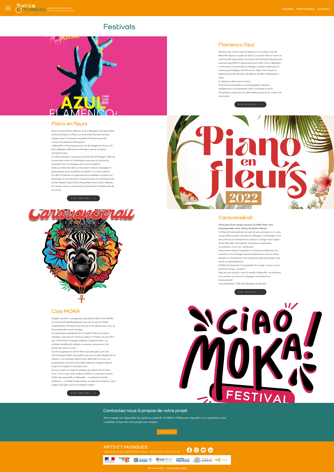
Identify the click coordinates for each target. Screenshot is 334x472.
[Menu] (8, 8)
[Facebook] (189, 450)
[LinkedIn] (210, 450)
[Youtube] (203, 450)
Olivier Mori (180, 468)
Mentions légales (156, 468)
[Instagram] (196, 450)
